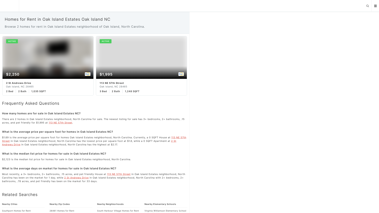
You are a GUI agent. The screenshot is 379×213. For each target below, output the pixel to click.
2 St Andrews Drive (76, 177)
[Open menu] (375, 5)
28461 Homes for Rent (62, 210)
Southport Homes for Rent (16, 210)
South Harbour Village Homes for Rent (118, 210)
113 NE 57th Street (60, 122)
